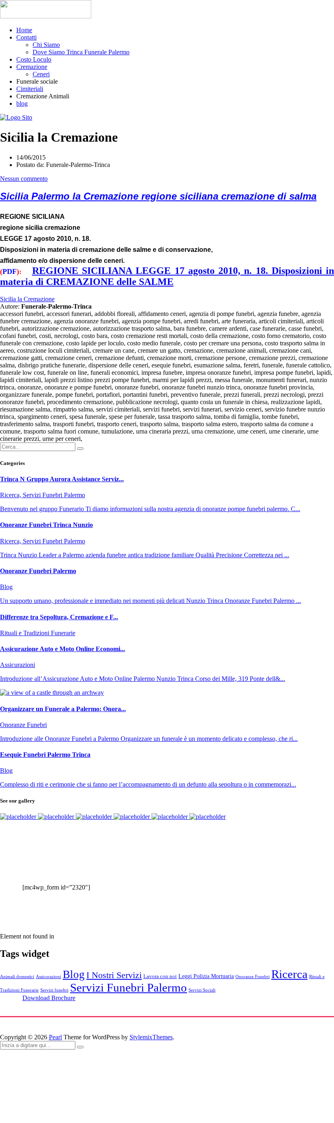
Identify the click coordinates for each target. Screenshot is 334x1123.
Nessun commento (24, 178)
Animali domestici (17, 976)
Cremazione (31, 66)
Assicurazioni (48, 976)
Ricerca (289, 974)
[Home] (16, 117)
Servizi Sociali (202, 990)
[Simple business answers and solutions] (133, 816)
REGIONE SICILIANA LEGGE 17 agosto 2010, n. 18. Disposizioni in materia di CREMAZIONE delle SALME (167, 276)
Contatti (26, 37)
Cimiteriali (29, 88)
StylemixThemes (151, 1037)
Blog (74, 974)
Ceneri (41, 74)
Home (24, 30)
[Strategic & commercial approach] (95, 816)
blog (22, 103)
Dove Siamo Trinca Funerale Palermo (81, 52)
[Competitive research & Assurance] (170, 816)
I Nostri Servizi (114, 975)
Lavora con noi (160, 976)
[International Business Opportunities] (57, 816)
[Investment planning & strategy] (19, 816)
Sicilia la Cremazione (27, 299)
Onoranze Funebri (252, 976)
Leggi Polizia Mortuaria (206, 976)
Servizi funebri (54, 990)
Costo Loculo (33, 59)
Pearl (55, 1037)
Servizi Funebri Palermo (128, 987)
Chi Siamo (46, 44)
